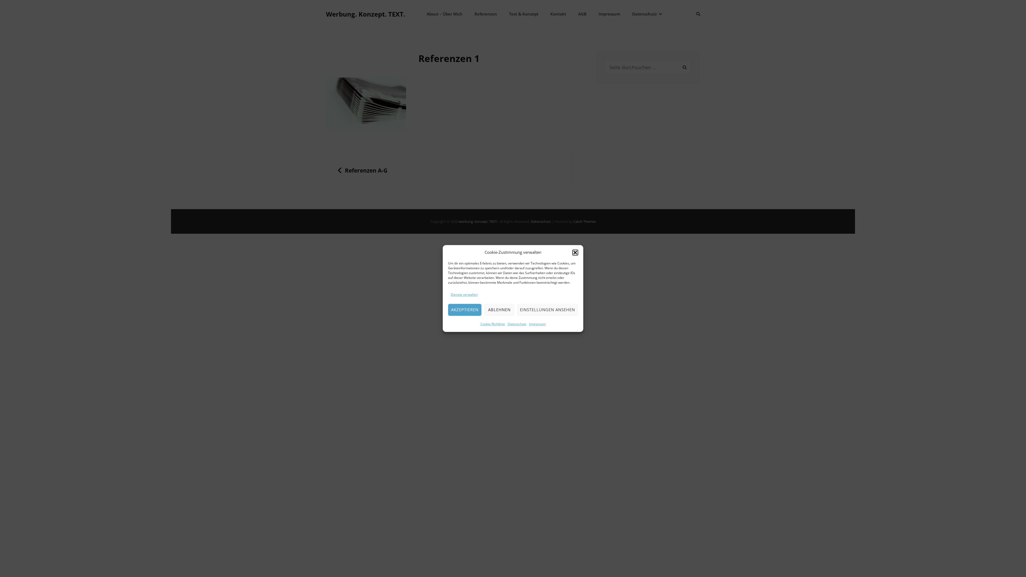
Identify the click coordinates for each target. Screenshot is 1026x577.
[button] (575, 252)
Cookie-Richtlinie (492, 324)
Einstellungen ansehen (547, 310)
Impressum (537, 324)
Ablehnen (499, 310)
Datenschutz (517, 324)
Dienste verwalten (464, 294)
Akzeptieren (465, 310)
